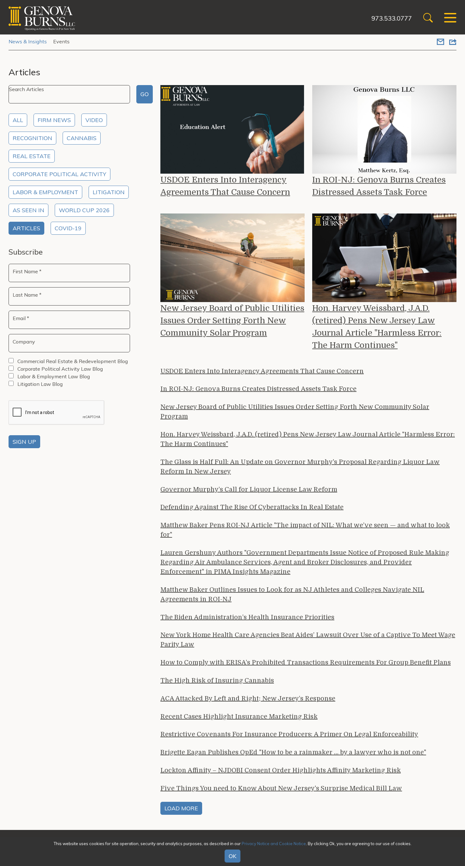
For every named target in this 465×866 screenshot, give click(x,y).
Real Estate (32, 156)
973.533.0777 (391, 18)
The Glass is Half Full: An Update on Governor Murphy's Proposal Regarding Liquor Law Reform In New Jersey (300, 466)
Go (144, 94)
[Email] (440, 42)
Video (94, 120)
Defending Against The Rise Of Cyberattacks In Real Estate (252, 507)
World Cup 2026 (84, 210)
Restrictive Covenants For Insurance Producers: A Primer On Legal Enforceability (289, 734)
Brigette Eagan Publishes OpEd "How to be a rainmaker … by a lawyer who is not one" (293, 752)
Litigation (109, 192)
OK (232, 856)
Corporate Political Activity (59, 174)
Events (61, 41)
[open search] (428, 18)
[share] (452, 42)
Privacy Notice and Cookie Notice (274, 843)
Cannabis (81, 138)
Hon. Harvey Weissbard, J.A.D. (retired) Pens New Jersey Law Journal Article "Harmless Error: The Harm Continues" (377, 327)
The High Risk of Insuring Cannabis (217, 680)
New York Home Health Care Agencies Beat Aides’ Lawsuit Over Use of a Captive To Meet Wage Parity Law (307, 639)
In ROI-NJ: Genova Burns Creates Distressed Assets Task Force (379, 186)
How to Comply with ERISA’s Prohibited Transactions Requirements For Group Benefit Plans (305, 662)
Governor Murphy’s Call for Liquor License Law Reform (248, 489)
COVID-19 (68, 228)
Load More (181, 808)
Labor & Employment (45, 192)
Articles (26, 228)
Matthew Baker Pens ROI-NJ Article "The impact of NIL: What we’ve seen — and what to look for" (305, 530)
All (18, 120)
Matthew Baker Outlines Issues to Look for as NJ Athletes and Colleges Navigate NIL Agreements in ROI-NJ (292, 594)
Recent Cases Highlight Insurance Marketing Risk (239, 716)
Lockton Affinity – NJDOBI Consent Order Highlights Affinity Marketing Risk (280, 770)
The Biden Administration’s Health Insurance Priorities (247, 617)
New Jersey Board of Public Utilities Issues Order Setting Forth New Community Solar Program (232, 320)
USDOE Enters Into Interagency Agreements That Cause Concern (225, 186)
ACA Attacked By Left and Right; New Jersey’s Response (247, 698)
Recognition (32, 138)
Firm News (54, 120)
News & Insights (28, 41)
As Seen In (28, 210)
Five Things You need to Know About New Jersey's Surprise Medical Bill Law (281, 788)
